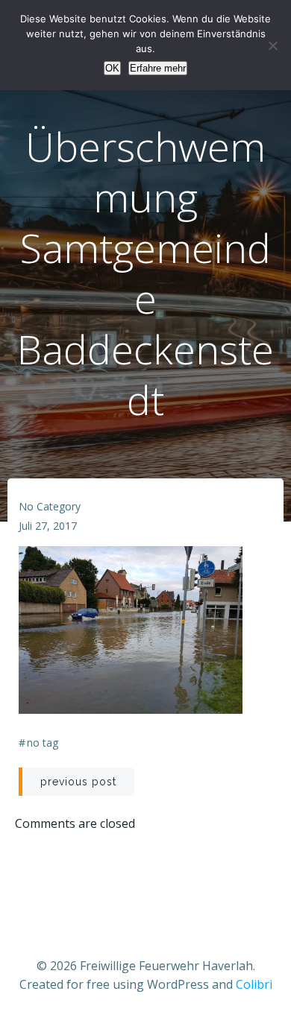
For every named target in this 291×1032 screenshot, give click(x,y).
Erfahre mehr (158, 68)
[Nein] (272, 45)
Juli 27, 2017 (48, 526)
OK (112, 68)
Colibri (254, 984)
